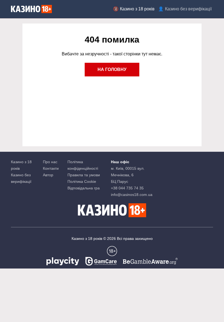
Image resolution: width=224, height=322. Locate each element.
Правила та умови (83, 175)
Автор (48, 175)
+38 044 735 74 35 (127, 188)
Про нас (50, 162)
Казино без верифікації (188, 9)
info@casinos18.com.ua (131, 194)
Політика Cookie (81, 181)
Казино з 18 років (137, 9)
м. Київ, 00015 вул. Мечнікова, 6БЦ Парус (128, 175)
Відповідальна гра (83, 188)
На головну (112, 69)
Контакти (51, 168)
